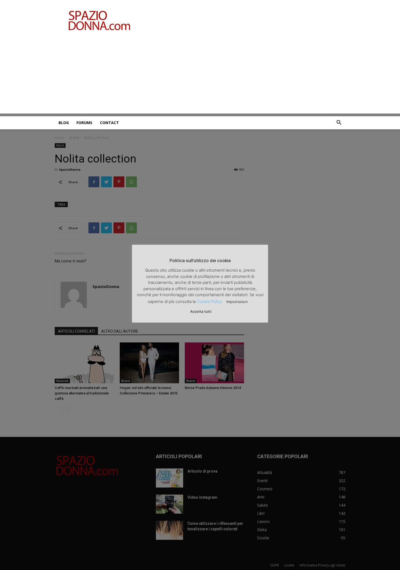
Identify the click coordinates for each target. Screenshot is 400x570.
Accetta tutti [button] (200, 311)
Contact (109, 122)
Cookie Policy (209, 301)
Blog (64, 122)
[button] (338, 123)
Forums (84, 122)
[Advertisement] (200, 75)
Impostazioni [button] (237, 301)
